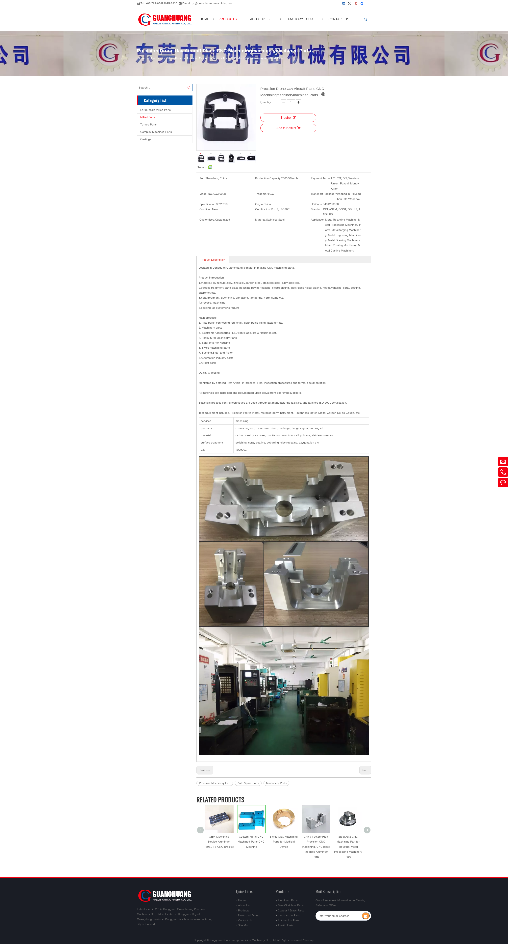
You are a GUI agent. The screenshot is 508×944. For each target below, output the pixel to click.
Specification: (207, 204)
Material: (260, 219)
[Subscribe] (366, 915)
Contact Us (245, 920)
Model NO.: (206, 193)
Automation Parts (288, 920)
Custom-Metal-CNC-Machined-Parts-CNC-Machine (252, 841)
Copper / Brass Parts (291, 910)
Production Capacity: (268, 178)
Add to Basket (286, 128)
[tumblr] (356, 3)
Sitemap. (308, 940)
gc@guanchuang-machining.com (212, 3)
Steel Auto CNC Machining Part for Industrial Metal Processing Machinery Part (348, 846)
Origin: (259, 204)
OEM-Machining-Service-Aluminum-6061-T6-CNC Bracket (220, 841)
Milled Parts (147, 117)
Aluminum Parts (288, 900)
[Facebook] (362, 3)
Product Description (213, 259)
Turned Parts (148, 124)
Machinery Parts (276, 783)
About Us (244, 905)
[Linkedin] (344, 3)
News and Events (249, 915)
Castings (145, 139)
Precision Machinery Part (214, 783)
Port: (202, 178)
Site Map (243, 925)
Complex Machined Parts (156, 131)
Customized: (207, 219)
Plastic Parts (285, 925)
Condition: (205, 209)
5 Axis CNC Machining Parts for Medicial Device (284, 841)
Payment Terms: (321, 178)
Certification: (263, 209)
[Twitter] (350, 3)
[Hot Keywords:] (365, 19)
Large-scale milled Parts (155, 109)
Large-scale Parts (289, 915)
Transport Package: (323, 193)
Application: (318, 219)
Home (242, 900)
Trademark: (262, 193)
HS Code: (317, 204)
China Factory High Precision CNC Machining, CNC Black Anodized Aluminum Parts (316, 846)
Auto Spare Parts (248, 783)
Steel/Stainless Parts (291, 905)
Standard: (317, 209)
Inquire (286, 117)
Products (243, 910)
